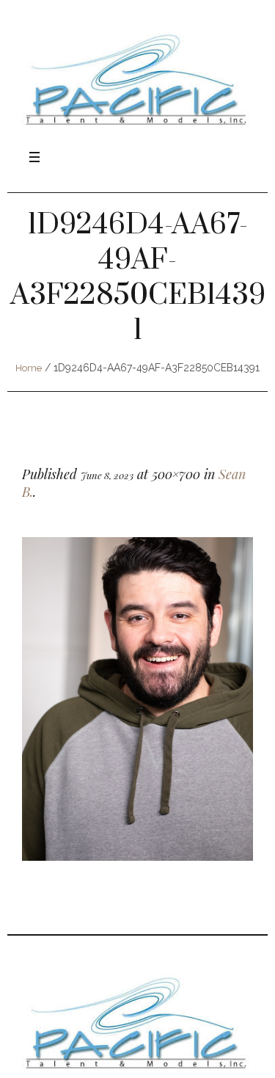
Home (28, 368)
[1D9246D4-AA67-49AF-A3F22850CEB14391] (137, 699)
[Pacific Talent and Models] (137, 78)
